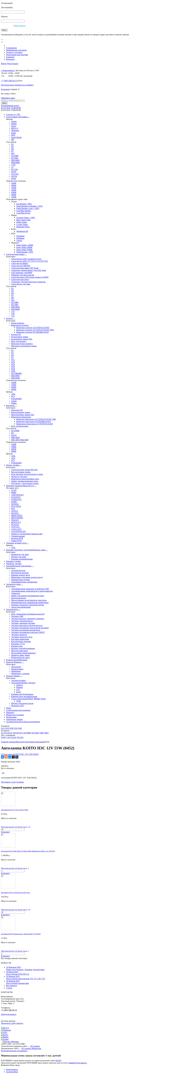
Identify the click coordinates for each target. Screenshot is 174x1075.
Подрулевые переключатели (23, 653)
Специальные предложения (18, 710)
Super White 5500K (24, 250)
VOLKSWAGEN (18, 531)
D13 (13, 396)
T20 (13, 314)
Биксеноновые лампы (20, 412)
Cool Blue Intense (23, 211)
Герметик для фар (13, 564)
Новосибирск (12, 1069)
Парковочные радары (20, 580)
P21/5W (14, 169)
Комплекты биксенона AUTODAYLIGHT (34, 424)
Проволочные (17, 669)
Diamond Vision (23, 227)
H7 (12, 151)
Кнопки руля (16, 646)
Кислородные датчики (21, 641)
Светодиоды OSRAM (20, 266)
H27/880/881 (16, 373)
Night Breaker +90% (24, 252)
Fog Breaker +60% (24, 204)
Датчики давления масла (22, 621)
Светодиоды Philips (19, 263)
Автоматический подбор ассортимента (23, 722)
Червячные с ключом (20, 673)
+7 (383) (9, 81)
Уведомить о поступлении (12, 782)
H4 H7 (14, 435)
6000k (13, 387)
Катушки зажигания (20, 639)
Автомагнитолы (18, 570)
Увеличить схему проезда (12, 1023)
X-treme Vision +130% (25, 218)
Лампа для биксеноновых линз (24, 481)
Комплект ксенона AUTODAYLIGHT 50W (35, 330)
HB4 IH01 (15, 437)
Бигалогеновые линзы (21, 472)
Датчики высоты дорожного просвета (27, 619)
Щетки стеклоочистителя (22, 703)
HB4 (47, 733)
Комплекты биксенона (21, 417)
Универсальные (18, 536)
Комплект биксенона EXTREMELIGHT (33, 421)
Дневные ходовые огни (16, 543)
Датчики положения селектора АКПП (27, 632)
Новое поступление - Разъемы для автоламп (25, 968)
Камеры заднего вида (20, 575)
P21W (13, 172)
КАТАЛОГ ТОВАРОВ (11, 108)
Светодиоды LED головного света (26, 259)
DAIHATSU (16, 499)
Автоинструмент (18, 680)
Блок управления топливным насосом (27, 614)
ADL (13, 394)
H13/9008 (15, 431)
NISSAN (15, 520)
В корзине (5, 89)
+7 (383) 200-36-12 (9, 1010)
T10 (13, 311)
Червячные (16, 671)
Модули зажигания (19, 651)
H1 (12, 144)
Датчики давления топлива (23, 623)
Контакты (10, 59)
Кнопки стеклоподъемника (23, 648)
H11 (13, 153)
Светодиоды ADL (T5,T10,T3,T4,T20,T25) (29, 261)
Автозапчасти (12, 609)
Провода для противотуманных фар (26, 534)
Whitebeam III (22, 231)
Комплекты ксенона (20, 325)
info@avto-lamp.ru (8, 1014)
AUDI (13, 490)
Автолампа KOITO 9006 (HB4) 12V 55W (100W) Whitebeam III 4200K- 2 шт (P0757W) (28, 851)
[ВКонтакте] (2, 757)
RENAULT (16, 522)
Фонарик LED (17, 706)
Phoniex (19, 687)
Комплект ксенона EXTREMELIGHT (32, 332)
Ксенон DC (16, 334)
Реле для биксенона (19, 426)
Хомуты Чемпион (14, 662)
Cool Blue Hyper (23, 213)
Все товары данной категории (14, 958)
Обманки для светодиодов (22, 275)
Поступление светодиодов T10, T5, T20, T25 (25, 977)
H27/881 (14, 158)
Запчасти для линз (19, 476)
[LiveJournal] (16, 757)
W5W (13, 179)
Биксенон (10, 405)
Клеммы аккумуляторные (22, 694)
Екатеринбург (12, 1072)
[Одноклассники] (6, 757)
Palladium (20, 238)
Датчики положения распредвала (25, 630)
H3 (12, 146)
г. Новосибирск (7, 70)
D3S (13, 366)
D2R (13, 371)
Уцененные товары (14, 719)
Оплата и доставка (14, 52)
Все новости (11, 985)
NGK (18, 701)
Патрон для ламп (18, 557)
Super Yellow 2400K (24, 245)
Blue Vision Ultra (23, 220)
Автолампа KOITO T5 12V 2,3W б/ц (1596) (14, 810)
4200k (13, 188)
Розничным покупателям (17, 55)
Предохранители (18, 598)
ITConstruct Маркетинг (31, 1048)
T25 (13, 316)
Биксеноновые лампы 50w (22, 415)
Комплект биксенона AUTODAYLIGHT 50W (36, 419)
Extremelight (16, 399)
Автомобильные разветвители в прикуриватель (32, 591)
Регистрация (12, 64)
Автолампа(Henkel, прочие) (23, 683)
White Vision (21, 222)
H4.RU (59, 1060)
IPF (12, 140)
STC (18, 690)
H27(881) (36, 733)
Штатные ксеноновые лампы (24, 346)
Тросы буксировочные (21, 607)
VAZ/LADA (16, 529)
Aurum (19, 240)
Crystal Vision (22, 224)
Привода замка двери (20, 655)
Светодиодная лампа (15, 254)
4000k (13, 185)
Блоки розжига (17, 323)
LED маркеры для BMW (21, 273)
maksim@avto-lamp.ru (78, 1063)
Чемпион (15, 130)
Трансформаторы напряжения (24, 582)
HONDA (15, 504)
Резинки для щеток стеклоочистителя (27, 605)
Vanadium (20, 236)
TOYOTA (15, 527)
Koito (13, 133)
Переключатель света (20, 657)
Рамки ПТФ (16, 541)
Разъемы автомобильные (22, 559)
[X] (13, 757)
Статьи (9, 988)
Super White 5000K (24, 247)
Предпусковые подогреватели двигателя (28, 600)
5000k (13, 195)
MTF (13, 135)
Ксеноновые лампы (19, 337)
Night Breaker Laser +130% (27, 208)
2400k (13, 183)
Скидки (13, 114)
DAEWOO (16, 497)
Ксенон (9, 318)
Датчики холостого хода (21, 637)
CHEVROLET (17, 495)
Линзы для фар (13, 465)
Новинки (10, 712)
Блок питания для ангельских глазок (27, 474)
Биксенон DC (17, 410)
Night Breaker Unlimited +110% (29, 206)
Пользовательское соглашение (14, 1051)
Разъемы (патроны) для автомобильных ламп (26, 550)
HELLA (14, 128)
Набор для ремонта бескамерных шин (27, 596)
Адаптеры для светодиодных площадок (28, 282)
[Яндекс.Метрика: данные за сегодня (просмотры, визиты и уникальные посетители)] (10, 1042)
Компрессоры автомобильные (24, 696)
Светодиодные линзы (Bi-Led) (24, 470)
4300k (13, 190)
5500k (13, 197)
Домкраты (15, 593)
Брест (18, 692)
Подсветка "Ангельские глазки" (25, 483)
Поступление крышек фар (17, 982)
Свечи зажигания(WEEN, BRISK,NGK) (28, 699)
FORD (14, 502)
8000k (13, 389)
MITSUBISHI (17, 518)
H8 (12, 298)
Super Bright (16, 137)
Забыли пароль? (20, 26)
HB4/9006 (15, 163)
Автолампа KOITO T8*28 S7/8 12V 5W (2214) (15, 892)
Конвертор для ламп (20, 554)
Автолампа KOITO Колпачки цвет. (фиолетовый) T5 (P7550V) (21, 934)
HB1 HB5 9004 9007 (20, 440)
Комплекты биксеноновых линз (25, 479)
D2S (13, 364)
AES (13, 458)
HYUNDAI (16, 506)
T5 (12, 167)
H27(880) (27, 733)
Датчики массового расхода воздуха (27, 625)
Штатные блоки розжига (22, 344)
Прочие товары (13, 676)
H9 (17, 733)
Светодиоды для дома (20, 284)
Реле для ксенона (18, 341)
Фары (8, 708)
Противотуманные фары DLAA (20, 486)
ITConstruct (35, 1046)
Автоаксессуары (13, 584)
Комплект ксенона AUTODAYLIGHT (32, 328)
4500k (13, 192)
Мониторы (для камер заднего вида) (27, 577)
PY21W (20, 737)
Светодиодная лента (20, 279)
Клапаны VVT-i (18, 644)
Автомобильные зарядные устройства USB (30, 589)
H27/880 (14, 156)
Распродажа (11, 717)
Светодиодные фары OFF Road (24, 268)
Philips (14, 124)
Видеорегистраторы (20, 573)
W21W (14, 176)
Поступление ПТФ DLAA (17, 973)
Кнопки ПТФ (17, 538)
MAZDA (15, 513)
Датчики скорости (19, 635)
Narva (13, 126)
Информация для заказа (16, 50)
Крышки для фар (13, 561)
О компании (11, 48)
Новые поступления (15, 715)
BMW (13, 492)
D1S (13, 362)
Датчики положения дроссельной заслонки (30, 628)
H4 (12, 149)
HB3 (42, 733)
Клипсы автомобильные (16, 660)
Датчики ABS (17, 616)
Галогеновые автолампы (17, 117)
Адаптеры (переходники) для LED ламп (28, 270)
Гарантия (10, 57)
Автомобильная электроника (19, 566)
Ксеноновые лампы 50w (21, 339)
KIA (13, 509)
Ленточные (16, 667)
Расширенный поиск (10, 106)
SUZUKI (15, 525)
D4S (13, 369)
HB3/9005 (15, 160)
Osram (14, 121)
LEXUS (14, 511)
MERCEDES (16, 515)
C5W (13, 165)
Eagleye (19, 685)
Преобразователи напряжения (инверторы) (30, 602)
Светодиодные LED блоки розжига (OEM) (29, 277)
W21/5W (15, 174)
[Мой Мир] (9, 757)
